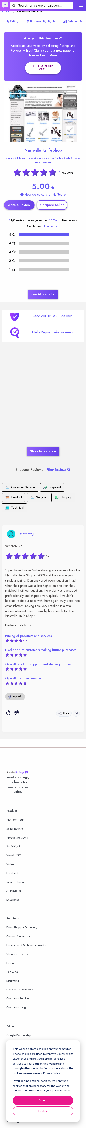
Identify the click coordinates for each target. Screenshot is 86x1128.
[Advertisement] (43, 400)
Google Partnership (18, 1035)
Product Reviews (17, 837)
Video (10, 864)
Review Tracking (16, 882)
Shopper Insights (17, 954)
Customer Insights (18, 1007)
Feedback (12, 873)
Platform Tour (15, 819)
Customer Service (17, 998)
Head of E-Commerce (19, 989)
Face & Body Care (38, 158)
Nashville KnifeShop (43, 150)
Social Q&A (13, 846)
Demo (10, 963)
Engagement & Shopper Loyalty (26, 945)
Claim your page (43, 68)
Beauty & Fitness (15, 158)
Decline (43, 1111)
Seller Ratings (15, 828)
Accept (43, 1100)
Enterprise (13, 899)
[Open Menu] (81, 5)
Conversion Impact (18, 936)
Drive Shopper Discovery (21, 927)
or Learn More (46, 55)
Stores (6, 11)
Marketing (12, 980)
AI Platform (13, 890)
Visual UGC (13, 855)
